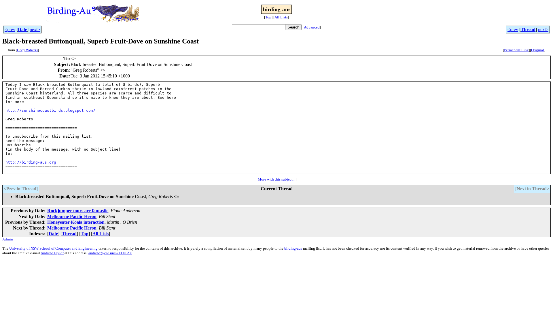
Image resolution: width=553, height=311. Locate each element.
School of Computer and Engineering (68, 248)
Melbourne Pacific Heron (71, 216)
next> (35, 29)
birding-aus (293, 248)
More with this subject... (276, 179)
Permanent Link (516, 50)
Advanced (312, 27)
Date (22, 29)
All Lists (281, 17)
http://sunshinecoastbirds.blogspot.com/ (50, 110)
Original (537, 50)
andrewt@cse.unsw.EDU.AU (110, 253)
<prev (10, 29)
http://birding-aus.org (30, 162)
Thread (528, 29)
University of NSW (24, 248)
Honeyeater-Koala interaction (76, 222)
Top (268, 17)
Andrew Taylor (52, 253)
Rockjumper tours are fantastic (77, 210)
